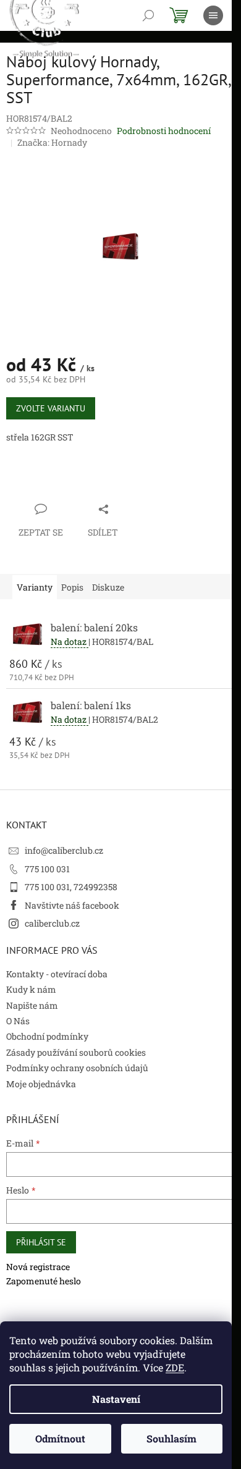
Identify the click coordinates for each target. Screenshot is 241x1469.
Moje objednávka (41, 1084)
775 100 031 (47, 869)
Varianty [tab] (35, 587)
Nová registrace (38, 1267)
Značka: (52, 142)
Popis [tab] (72, 587)
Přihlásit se (41, 1242)
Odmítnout (60, 1438)
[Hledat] (148, 15)
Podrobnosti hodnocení (164, 131)
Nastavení (116, 1398)
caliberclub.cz (52, 923)
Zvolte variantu (50, 408)
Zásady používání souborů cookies (76, 1052)
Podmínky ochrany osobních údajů (77, 1068)
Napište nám (32, 1005)
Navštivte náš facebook (72, 905)
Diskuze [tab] (108, 587)
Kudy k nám (31, 989)
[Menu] (213, 15)
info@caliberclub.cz (64, 850)
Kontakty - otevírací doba (57, 974)
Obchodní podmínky (47, 1036)
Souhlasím (171, 1438)
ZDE (175, 1367)
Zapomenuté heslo (43, 1281)
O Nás (18, 1021)
